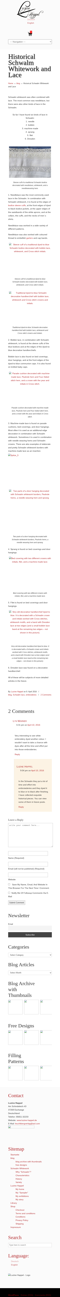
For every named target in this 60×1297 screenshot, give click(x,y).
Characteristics (22, 1175)
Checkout (20, 1210)
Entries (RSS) (27, 1295)
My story (19, 1199)
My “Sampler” (22, 1192)
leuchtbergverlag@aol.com (27, 1123)
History (19, 1179)
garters (29, 238)
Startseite (14, 1154)
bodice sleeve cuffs (17, 205)
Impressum (15, 1227)
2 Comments (46, 695)
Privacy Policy (22, 1220)
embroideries (31, 695)
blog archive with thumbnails (29, 1161)
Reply (17, 754)
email (26, 869)
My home (20, 1189)
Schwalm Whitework (19, 1168)
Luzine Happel (30, 10)
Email (10, 924)
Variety (19, 1182)
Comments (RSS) (43, 1295)
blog (18, 83)
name (16, 858)
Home (10, 83)
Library (13, 1203)
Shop (12, 1206)
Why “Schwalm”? (23, 1172)
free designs (21, 1165)
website (12, 879)
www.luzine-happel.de (27, 1120)
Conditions (20, 1217)
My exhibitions (22, 1196)
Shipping (20, 1224)
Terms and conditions (25, 1213)
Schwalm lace (19, 695)
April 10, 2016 (33, 725)
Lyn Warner (20, 721)
